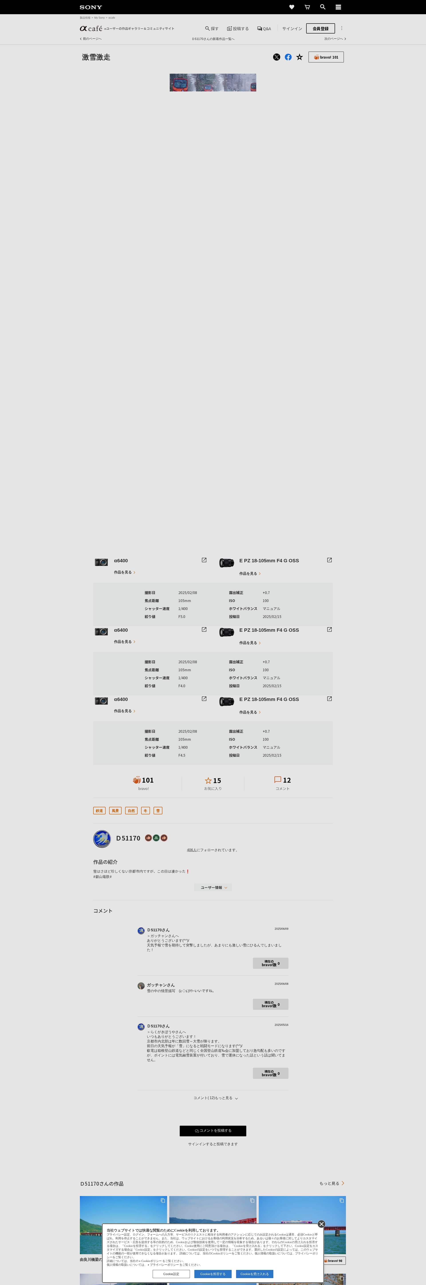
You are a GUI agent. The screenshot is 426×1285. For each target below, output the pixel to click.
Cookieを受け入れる (255, 1274)
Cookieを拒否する (213, 1274)
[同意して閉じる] (321, 1224)
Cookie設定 (171, 1274)
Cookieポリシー (151, 1261)
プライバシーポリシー (164, 1264)
